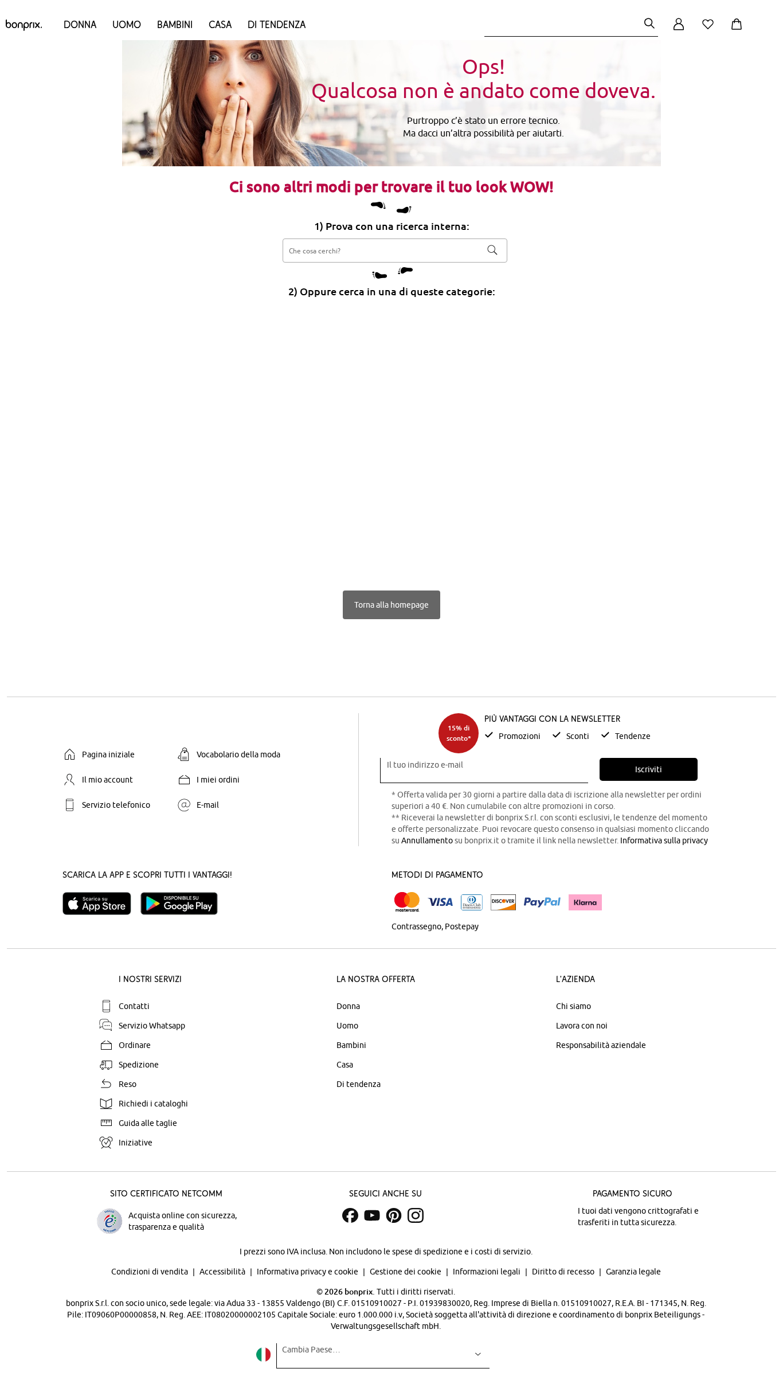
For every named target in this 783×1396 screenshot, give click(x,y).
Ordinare (135, 1045)
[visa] (440, 902)
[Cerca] (649, 24)
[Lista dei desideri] (710, 30)
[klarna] (585, 902)
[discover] (503, 902)
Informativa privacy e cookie (308, 1271)
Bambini (175, 24)
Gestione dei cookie (406, 1271)
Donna (80, 24)
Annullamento (427, 840)
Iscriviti (648, 769)
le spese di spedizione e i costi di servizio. (458, 1251)
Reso (127, 1084)
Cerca (492, 250)
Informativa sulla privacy (664, 840)
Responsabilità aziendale (601, 1045)
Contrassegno (416, 926)
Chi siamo (573, 1006)
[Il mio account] (678, 30)
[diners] (472, 902)
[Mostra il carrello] (739, 30)
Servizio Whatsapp (152, 1025)
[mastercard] (406, 902)
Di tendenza (277, 24)
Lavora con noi (582, 1025)
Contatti (134, 1006)
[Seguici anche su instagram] (416, 1215)
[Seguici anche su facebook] (350, 1215)
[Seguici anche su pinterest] (394, 1215)
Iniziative (135, 1142)
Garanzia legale (633, 1271)
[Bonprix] (24, 28)
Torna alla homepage (391, 604)
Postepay (462, 926)
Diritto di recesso (564, 1271)
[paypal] (542, 902)
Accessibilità (223, 1271)
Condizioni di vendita (150, 1271)
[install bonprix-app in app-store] (101, 903)
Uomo (126, 24)
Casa (220, 24)
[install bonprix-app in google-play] (183, 903)
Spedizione (139, 1064)
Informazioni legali (487, 1271)
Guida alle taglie (148, 1123)
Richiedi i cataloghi (153, 1103)
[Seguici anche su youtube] (372, 1215)
